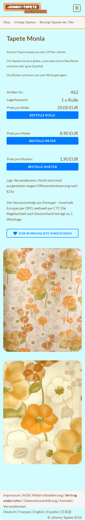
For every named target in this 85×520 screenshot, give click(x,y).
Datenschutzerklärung (40, 500)
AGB (26, 495)
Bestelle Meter (42, 141)
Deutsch (9, 512)
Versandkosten (25, 180)
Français (24, 512)
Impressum (11, 495)
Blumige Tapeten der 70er (57, 22)
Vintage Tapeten (25, 22)
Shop (6, 22)
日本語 (66, 512)
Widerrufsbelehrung (47, 495)
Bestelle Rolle (42, 115)
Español (53, 512)
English (38, 512)
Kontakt (66, 500)
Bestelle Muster (42, 167)
